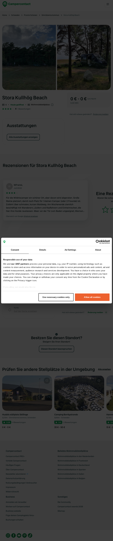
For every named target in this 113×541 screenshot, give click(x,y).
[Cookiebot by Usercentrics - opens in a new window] (98, 242)
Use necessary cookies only (56, 297)
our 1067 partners (20, 264)
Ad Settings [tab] (70, 250)
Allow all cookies (92, 297)
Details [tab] (42, 250)
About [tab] (98, 250)
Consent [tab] (15, 250)
